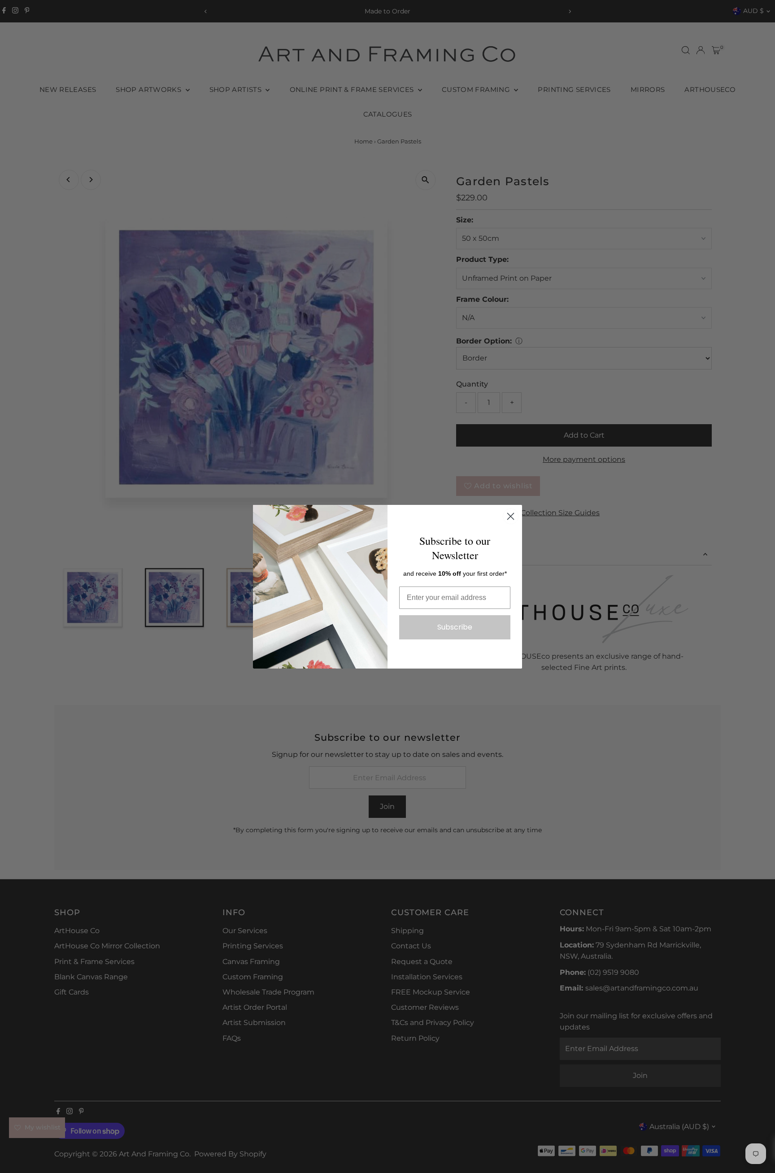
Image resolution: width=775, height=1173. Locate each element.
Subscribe (454, 627)
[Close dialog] (510, 516)
